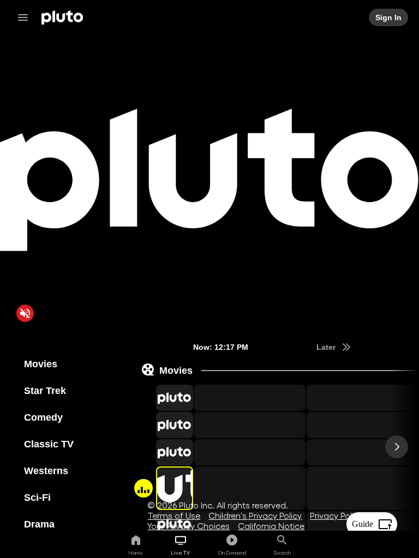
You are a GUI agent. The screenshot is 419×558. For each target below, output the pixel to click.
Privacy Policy (336, 515)
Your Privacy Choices (188, 525)
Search (282, 552)
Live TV (180, 552)
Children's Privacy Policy (255, 515)
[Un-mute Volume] (25, 313)
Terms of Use (173, 515)
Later (326, 347)
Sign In (389, 17)
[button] (162, 398)
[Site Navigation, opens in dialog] (26, 17)
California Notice (271, 525)
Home (135, 552)
